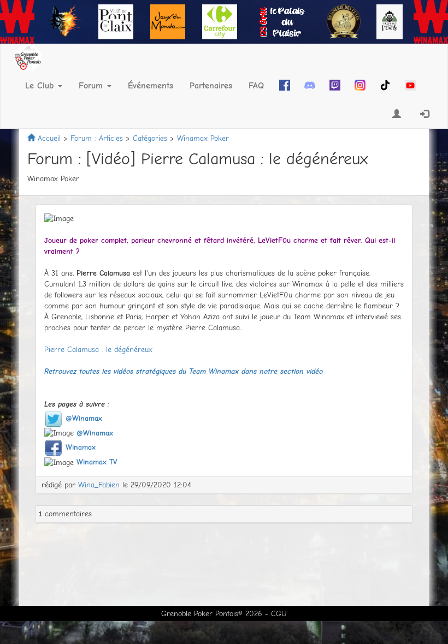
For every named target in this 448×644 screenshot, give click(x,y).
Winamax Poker (203, 138)
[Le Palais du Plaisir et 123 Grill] (282, 21)
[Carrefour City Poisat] (219, 21)
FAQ (256, 86)
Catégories (150, 138)
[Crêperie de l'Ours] (389, 21)
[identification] (425, 114)
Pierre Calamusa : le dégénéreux (98, 349)
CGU (279, 613)
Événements (150, 86)
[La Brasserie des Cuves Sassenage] (343, 21)
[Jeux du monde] (168, 21)
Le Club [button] (41, 86)
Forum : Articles (96, 138)
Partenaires (211, 86)
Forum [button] (92, 86)
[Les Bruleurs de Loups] (64, 21)
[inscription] (396, 114)
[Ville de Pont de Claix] (116, 21)
